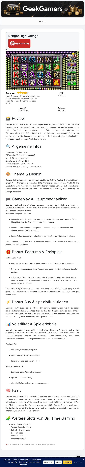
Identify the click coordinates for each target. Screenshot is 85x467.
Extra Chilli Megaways (20, 430)
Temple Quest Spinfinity (21, 427)
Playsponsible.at (50, 444)
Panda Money (17, 436)
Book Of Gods (17, 433)
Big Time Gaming (59, 418)
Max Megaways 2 (18, 439)
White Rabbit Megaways (21, 424)
